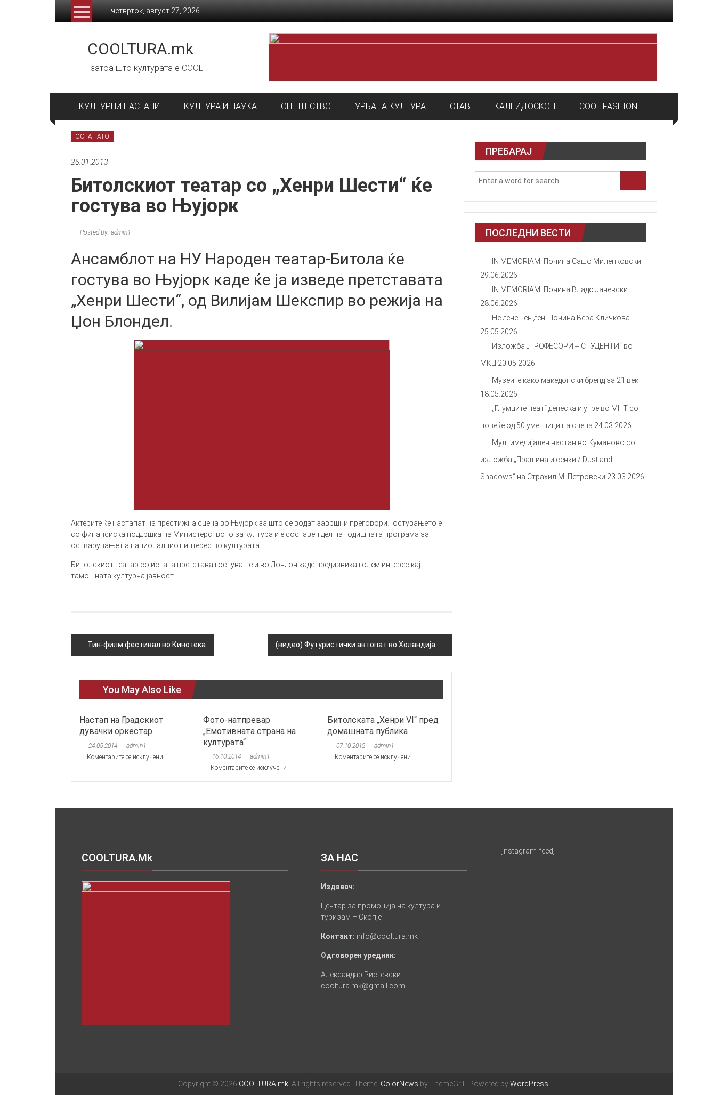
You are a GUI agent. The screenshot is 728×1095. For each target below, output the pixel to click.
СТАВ (460, 106)
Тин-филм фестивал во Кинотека (146, 644)
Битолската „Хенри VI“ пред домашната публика (383, 725)
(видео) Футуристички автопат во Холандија (355, 644)
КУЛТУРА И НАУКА (220, 106)
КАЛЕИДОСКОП (524, 106)
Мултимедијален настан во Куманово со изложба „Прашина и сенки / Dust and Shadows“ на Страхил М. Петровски (557, 459)
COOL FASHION (608, 106)
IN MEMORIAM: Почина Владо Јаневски (560, 289)
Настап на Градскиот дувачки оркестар (121, 725)
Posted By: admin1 (104, 232)
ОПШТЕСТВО (306, 106)
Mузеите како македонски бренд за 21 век (565, 380)
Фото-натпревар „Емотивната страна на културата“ (249, 731)
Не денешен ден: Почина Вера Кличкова (561, 317)
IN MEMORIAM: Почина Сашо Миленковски (566, 261)
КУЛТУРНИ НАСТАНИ (119, 106)
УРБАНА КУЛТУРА (390, 106)
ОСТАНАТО (92, 136)
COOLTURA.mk (140, 48)
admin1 (136, 746)
